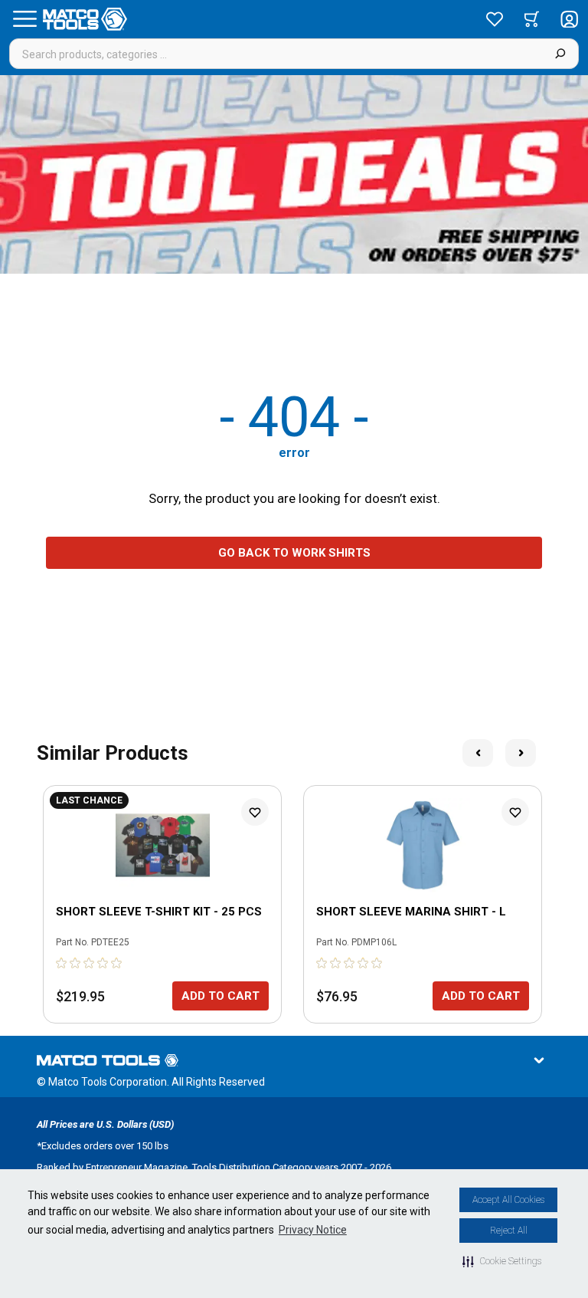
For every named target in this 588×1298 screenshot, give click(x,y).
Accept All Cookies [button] (508, 1199)
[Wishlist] (494, 19)
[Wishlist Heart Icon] (255, 812)
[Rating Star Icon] (62, 963)
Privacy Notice (313, 1230)
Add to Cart (220, 996)
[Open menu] (24, 19)
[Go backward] (477, 753)
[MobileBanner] (294, 174)
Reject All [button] (509, 1230)
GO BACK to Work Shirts (294, 553)
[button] (501, 1261)
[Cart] (531, 19)
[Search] (560, 54)
